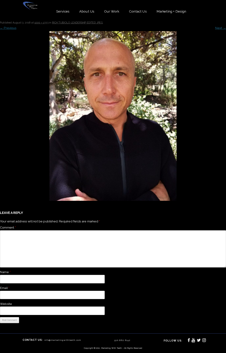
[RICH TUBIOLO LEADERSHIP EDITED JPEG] (113, 116)
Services (62, 11)
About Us (86, 11)
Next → (220, 28)
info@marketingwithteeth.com (62, 340)
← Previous (8, 28)
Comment (8, 227)
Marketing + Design (171, 11)
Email (4, 288)
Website (6, 304)
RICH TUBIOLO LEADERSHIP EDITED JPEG (77, 22)
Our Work (111, 11)
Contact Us (138, 11)
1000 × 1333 (41, 22)
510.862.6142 (122, 340)
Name (5, 272)
